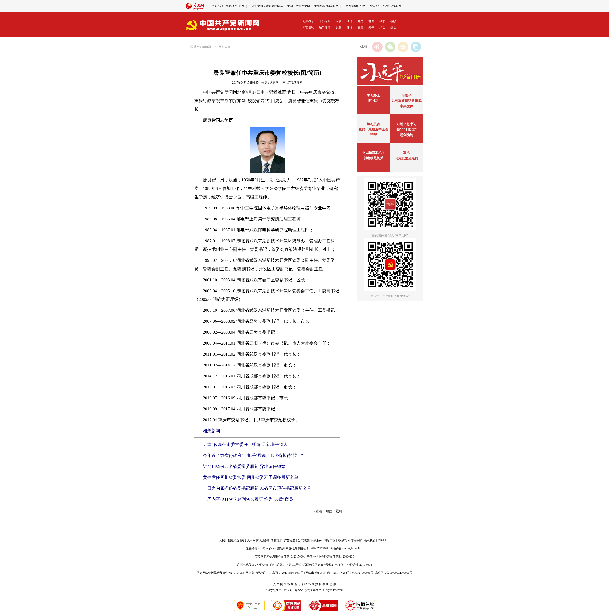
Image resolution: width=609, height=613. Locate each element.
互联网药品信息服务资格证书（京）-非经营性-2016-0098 (336, 564)
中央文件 (406, 106)
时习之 (373, 100)
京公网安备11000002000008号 (393, 572)
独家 (382, 21)
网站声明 (329, 540)
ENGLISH (383, 540)
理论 (349, 21)
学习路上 (373, 95)
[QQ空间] (403, 47)
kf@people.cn (268, 548)
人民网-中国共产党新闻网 (286, 82)
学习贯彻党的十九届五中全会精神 (373, 129)
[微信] (390, 47)
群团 (371, 21)
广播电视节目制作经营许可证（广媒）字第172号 (268, 564)
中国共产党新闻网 (199, 47)
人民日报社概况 (229, 540)
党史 (360, 27)
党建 (360, 21)
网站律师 (343, 540)
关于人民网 (248, 540)
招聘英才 (276, 540)
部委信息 (308, 27)
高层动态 (308, 21)
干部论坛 (324, 21)
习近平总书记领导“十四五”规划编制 (407, 129)
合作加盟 (303, 540)
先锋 (371, 27)
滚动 (382, 27)
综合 (393, 27)
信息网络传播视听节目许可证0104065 (220, 572)
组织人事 (224, 47)
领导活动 (324, 27)
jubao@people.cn (353, 548)
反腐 (338, 27)
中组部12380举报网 (326, 6)
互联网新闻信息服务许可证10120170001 (280, 556)
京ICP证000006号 (362, 572)
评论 (349, 27)
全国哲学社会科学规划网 (385, 6)
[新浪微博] (377, 47)
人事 (338, 21)
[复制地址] (416, 47)
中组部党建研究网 (354, 6)
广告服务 (289, 540)
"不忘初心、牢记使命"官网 (227, 6)
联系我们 (369, 540)
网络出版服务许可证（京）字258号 (327, 572)
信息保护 (356, 540)
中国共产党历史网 (298, 6)
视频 (393, 21)
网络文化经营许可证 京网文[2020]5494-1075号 (275, 572)
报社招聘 (263, 540)
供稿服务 (316, 540)
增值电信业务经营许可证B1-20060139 (330, 556)
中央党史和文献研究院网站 (266, 6)
